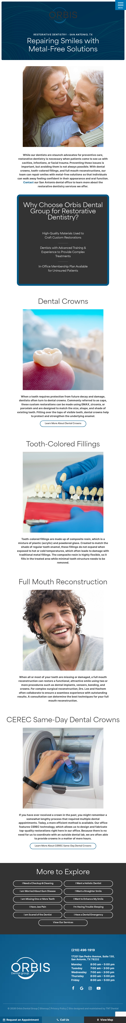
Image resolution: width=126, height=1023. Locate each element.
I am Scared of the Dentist (38, 915)
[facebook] (73, 988)
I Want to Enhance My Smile (88, 899)
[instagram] (90, 988)
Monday (76, 964)
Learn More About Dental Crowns (63, 423)
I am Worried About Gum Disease (38, 891)
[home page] (63, 15)
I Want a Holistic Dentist (88, 883)
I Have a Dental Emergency (88, 915)
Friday (75, 980)
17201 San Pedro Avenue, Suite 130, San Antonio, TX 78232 (93, 958)
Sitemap (44, 1008)
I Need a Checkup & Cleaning (37, 883)
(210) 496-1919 (83, 950)
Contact (28, 182)
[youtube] (98, 988)
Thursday (77, 976)
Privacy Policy (59, 1008)
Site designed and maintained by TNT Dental (93, 1008)
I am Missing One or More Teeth (38, 899)
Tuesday (76, 968)
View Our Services (63, 922)
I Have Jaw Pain (37, 907)
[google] (81, 988)
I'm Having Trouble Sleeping (88, 907)
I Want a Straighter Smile (88, 891)
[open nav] (120, 5)
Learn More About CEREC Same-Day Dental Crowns (63, 846)
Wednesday (79, 972)
